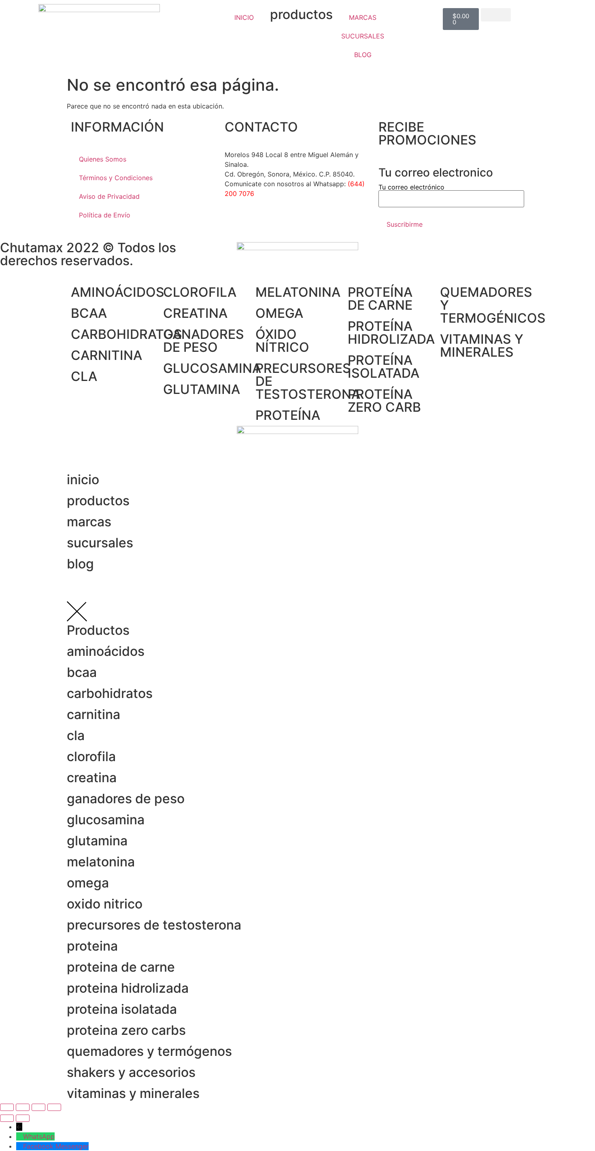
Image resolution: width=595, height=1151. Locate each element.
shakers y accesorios (131, 1072)
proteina (92, 946)
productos (301, 14)
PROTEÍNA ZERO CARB (384, 400)
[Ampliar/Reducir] (7, 1107)
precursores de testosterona (154, 925)
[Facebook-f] (235, 223)
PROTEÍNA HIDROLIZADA (391, 332)
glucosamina (105, 820)
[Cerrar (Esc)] (54, 1107)
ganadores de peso (126, 798)
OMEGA (279, 313)
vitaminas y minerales (133, 1093)
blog (80, 564)
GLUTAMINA (201, 389)
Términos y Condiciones (116, 178)
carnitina (93, 714)
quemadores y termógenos (149, 1051)
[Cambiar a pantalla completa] (23, 1107)
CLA (84, 376)
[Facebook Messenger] (19, 1146)
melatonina (101, 862)
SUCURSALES (362, 36)
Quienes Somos (102, 159)
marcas (89, 522)
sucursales (100, 543)
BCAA (89, 313)
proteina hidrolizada (128, 988)
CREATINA (195, 313)
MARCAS (362, 17)
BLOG (363, 55)
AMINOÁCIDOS (117, 292)
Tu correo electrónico (411, 187)
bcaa (82, 672)
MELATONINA (297, 292)
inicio (83, 479)
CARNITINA (106, 355)
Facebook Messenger (56, 1146)
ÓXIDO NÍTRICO (282, 340)
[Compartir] (38, 1107)
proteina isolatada (122, 1009)
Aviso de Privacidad (109, 196)
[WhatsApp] (19, 1136)
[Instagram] (257, 223)
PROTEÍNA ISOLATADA (383, 366)
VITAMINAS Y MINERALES (481, 345)
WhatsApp (39, 1136)
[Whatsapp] (279, 223)
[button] (496, 14)
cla (76, 735)
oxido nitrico (104, 904)
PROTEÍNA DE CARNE (380, 298)
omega (88, 883)
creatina (92, 777)
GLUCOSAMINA (212, 368)
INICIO (244, 17)
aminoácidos (105, 651)
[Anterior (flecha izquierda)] (7, 1118)
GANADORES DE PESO (203, 340)
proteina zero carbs (126, 1030)
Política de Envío (104, 215)
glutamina (97, 841)
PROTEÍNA (287, 415)
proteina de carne (121, 967)
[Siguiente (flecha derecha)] (23, 1118)
